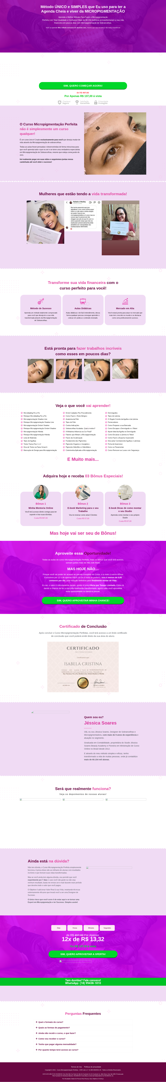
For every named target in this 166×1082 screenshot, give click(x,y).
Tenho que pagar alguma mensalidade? (57, 1044)
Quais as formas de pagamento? (54, 1028)
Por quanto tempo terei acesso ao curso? (58, 1050)
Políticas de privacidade (92, 1067)
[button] (83, 1022)
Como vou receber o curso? (51, 1039)
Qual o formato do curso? (50, 1022)
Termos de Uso (76, 1067)
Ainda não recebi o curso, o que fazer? (57, 1033)
